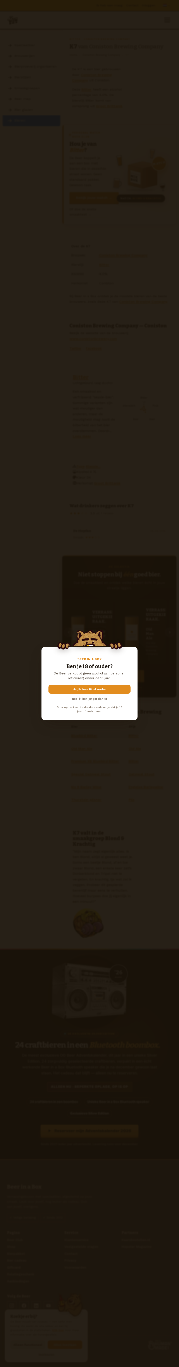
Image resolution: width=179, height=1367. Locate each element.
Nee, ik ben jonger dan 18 (89, 698)
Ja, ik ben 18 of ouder (89, 689)
